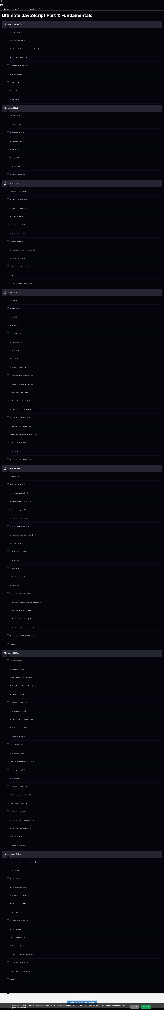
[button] (1, 2)
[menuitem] (1, 6)
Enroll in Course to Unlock (82, 1003)
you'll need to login (92, 999)
